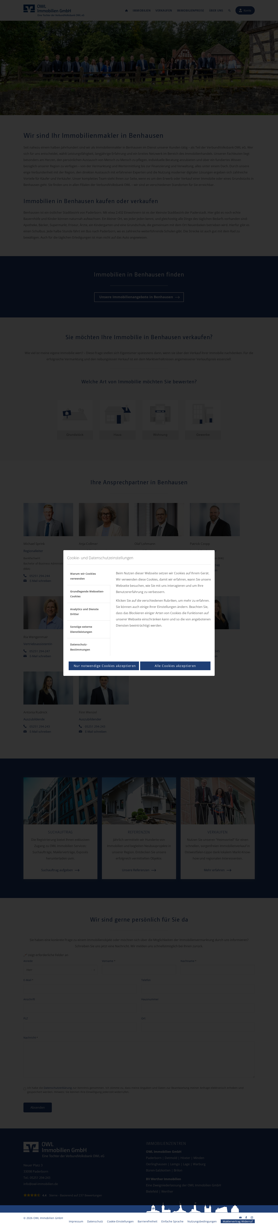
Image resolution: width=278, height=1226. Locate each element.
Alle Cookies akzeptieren (175, 666)
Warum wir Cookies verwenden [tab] (83, 576)
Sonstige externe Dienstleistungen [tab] (81, 629)
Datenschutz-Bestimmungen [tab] (80, 647)
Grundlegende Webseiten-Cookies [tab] (87, 594)
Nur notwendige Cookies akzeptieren (105, 666)
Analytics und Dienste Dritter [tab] (84, 611)
